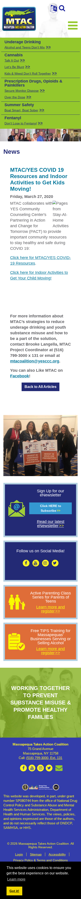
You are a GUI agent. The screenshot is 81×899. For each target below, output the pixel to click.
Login (19, 854)
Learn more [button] (16, 879)
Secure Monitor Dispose (21, 90)
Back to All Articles (40, 387)
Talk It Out (11, 60)
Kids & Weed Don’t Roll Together (27, 73)
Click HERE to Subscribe (50, 508)
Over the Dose (14, 97)
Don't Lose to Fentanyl (20, 123)
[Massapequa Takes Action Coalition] (19, 19)
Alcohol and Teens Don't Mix (24, 47)
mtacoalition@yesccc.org (34, 361)
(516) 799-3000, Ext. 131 (44, 758)
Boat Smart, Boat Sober (21, 110)
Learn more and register (50, 609)
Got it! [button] (14, 891)
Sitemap (36, 854)
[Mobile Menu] (73, 25)
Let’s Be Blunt (14, 67)
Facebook (19, 376)
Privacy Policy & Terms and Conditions (40, 860)
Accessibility (57, 854)
